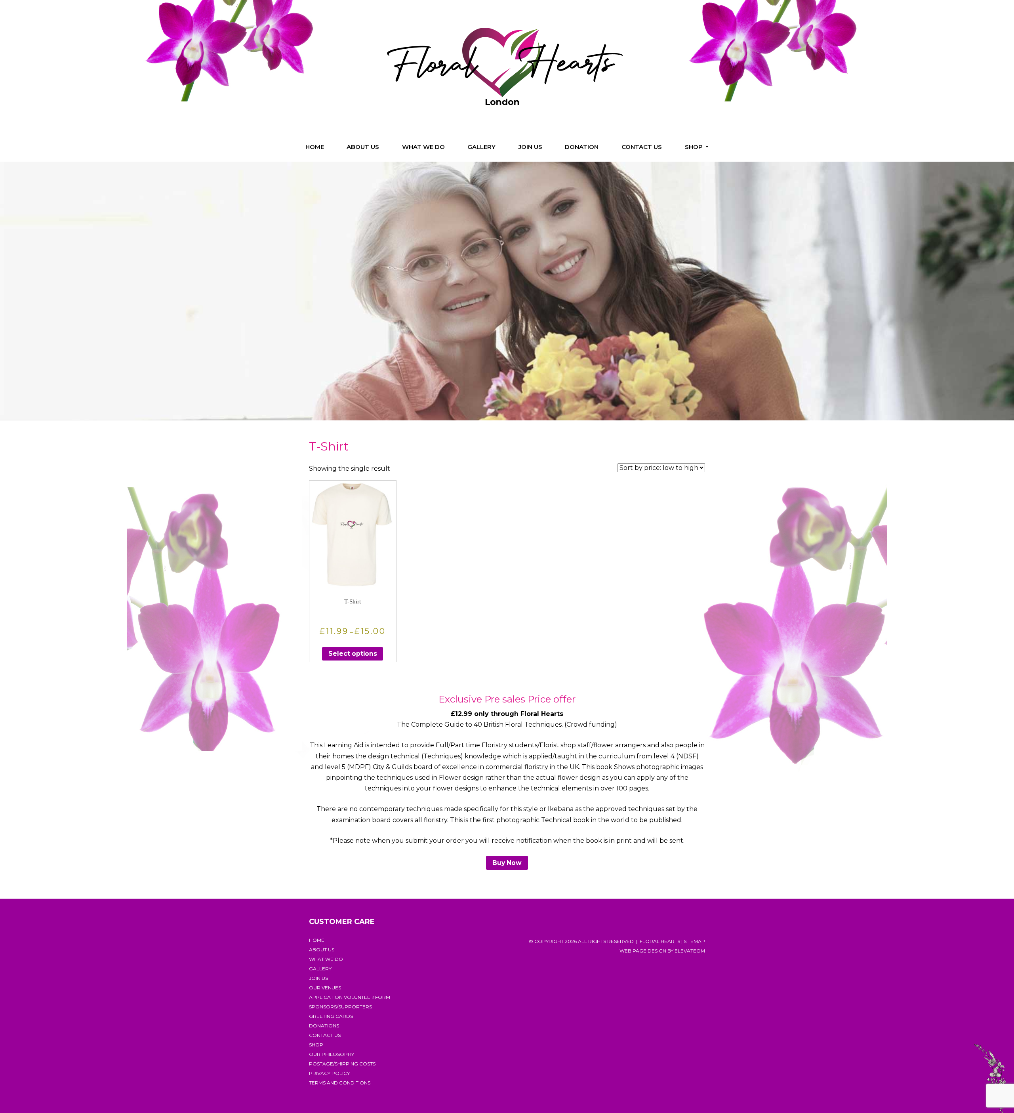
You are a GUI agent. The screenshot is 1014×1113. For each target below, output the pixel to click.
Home (314, 147)
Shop (694, 147)
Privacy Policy (329, 1073)
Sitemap (694, 941)
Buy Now (507, 863)
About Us (363, 147)
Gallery (481, 147)
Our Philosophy (331, 1054)
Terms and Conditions (339, 1083)
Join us (530, 147)
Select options (352, 653)
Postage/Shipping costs (342, 1064)
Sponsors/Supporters (340, 1007)
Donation (581, 147)
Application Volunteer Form (349, 997)
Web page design (642, 951)
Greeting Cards (331, 1016)
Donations (324, 1026)
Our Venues (325, 988)
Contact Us (641, 147)
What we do (423, 147)
